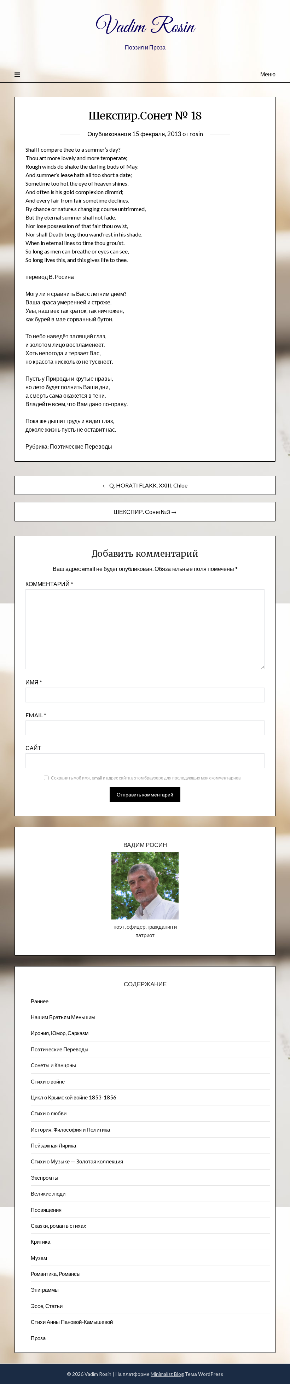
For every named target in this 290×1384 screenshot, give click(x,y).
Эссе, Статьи (47, 1306)
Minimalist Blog (167, 1374)
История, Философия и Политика (70, 1129)
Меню (268, 74)
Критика (40, 1241)
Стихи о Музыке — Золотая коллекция (77, 1161)
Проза (38, 1338)
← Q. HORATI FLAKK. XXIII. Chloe (145, 485)
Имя (33, 682)
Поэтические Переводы (81, 446)
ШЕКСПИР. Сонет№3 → (145, 511)
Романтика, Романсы (56, 1274)
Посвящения (46, 1210)
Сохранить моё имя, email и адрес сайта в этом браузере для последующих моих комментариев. (146, 778)
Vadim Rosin (145, 27)
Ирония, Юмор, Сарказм (59, 1033)
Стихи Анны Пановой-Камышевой (72, 1322)
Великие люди (48, 1193)
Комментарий (49, 583)
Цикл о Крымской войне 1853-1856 (73, 1097)
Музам (39, 1258)
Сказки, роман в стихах (58, 1225)
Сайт (33, 747)
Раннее (39, 1001)
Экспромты (44, 1177)
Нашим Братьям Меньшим (63, 1017)
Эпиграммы (45, 1289)
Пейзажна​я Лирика (53, 1145)
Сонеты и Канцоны (53, 1065)
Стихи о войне (48, 1081)
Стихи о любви (48, 1113)
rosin (196, 134)
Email (35, 715)
